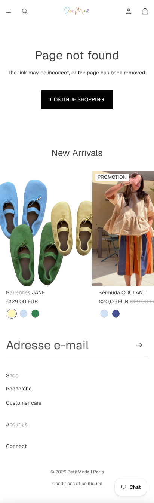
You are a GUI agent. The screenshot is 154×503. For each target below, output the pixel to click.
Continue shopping (77, 99)
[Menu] (8, 11)
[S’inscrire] (139, 345)
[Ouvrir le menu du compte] (128, 11)
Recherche (19, 388)
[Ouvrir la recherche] (24, 11)
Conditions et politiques (77, 484)
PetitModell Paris (85, 472)
